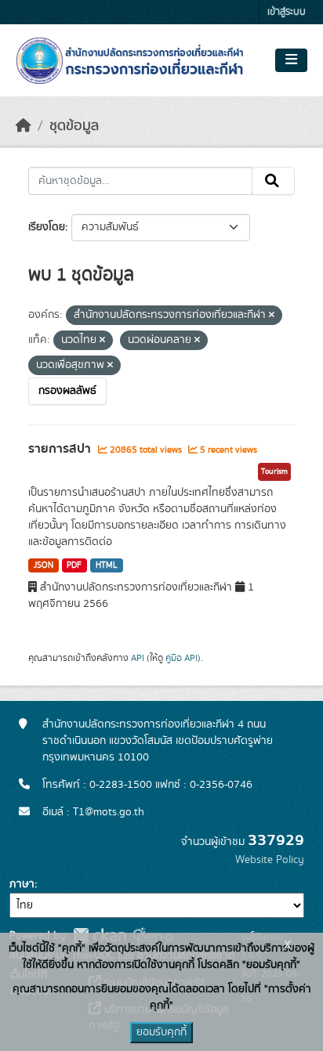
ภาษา (21, 884)
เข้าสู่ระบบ (286, 12)
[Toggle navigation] (291, 60)
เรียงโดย (46, 227)
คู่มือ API (181, 658)
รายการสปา (61, 449)
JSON (43, 565)
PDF (74, 565)
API (137, 658)
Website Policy (269, 860)
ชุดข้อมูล (74, 126)
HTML (107, 565)
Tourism (274, 471)
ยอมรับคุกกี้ (161, 1032)
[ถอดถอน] (271, 315)
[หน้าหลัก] (23, 126)
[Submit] (273, 181)
